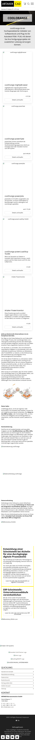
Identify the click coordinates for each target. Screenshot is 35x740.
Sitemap (3, 689)
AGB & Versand (5, 686)
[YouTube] (16, 720)
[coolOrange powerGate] (17, 120)
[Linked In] (18, 720)
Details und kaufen (17, 100)
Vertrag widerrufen (6, 683)
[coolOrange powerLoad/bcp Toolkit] (17, 233)
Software (10, 9)
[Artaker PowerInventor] (17, 292)
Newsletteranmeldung (7, 674)
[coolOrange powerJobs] (17, 178)
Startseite (3, 9)
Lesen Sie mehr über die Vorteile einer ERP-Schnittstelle (17, 613)
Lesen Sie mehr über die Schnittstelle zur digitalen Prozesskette (17, 581)
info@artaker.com (8, 707)
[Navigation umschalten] (32, 3)
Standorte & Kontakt (7, 671)
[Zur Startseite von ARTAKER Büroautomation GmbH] (11, 4)
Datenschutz (4, 677)
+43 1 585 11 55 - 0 (8, 703)
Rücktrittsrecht (5, 680)
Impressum (26, 717)
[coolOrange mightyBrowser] (17, 67)
